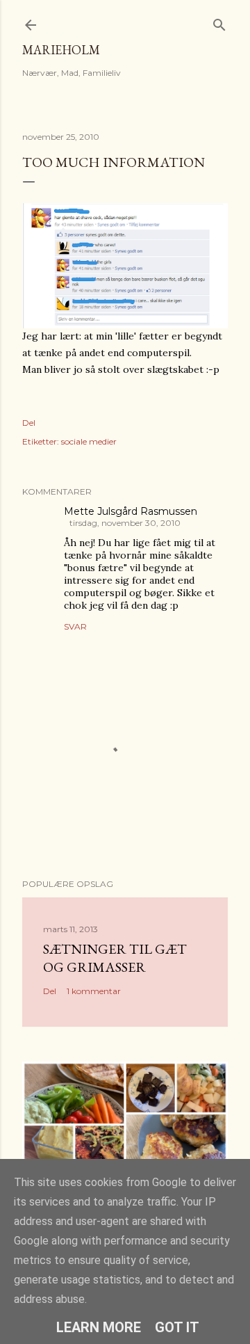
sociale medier (89, 441)
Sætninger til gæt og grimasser (115, 958)
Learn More (98, 1327)
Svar (75, 626)
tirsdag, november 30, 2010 (125, 523)
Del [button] (28, 422)
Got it (177, 1327)
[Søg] (219, 21)
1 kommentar (94, 991)
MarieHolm (61, 50)
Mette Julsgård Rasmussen (130, 511)
